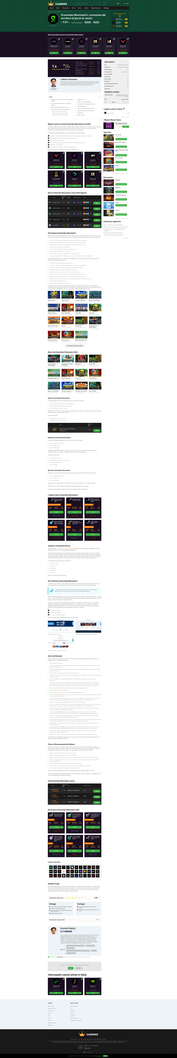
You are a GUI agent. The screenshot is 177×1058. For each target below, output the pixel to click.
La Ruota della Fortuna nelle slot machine (113, 235)
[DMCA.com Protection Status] (88, 1048)
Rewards (50, 1025)
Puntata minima (88, 504)
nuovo (68, 526)
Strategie (106, 8)
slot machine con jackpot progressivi (65, 548)
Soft (71, 1008)
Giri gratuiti (65, 8)
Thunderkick (117, 136)
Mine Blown (117, 179)
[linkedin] (63, 931)
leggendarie (60, 690)
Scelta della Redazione (54, 504)
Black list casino (52, 1008)
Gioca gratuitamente (54, 296)
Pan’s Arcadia (118, 134)
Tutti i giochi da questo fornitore (74, 345)
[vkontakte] (61, 931)
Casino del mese (74, 1006)
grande (68, 504)
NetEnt (116, 143)
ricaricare (51, 819)
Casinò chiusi (51, 1011)
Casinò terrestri (74, 1018)
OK (105, 1055)
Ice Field (117, 202)
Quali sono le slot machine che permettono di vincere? (116, 227)
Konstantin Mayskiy (54, 89)
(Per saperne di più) (98, 1055)
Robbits (117, 165)
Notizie (72, 1013)
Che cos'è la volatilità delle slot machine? (113, 232)
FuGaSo (116, 152)
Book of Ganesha (119, 157)
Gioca (54, 53)
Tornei (73, 8)
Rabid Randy (118, 187)
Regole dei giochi (96, 8)
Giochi (58, 8)
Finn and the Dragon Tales (120, 195)
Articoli (86, 8)
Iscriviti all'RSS (88, 1052)
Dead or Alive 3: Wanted (120, 142)
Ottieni (56, 512)
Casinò (51, 8)
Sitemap (72, 1015)
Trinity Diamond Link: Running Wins (121, 150)
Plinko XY (117, 210)
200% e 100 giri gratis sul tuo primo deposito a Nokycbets (121, 123)
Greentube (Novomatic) (53, 301)
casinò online (84, 604)
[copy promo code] (56, 50)
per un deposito (52, 526)
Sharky (51, 274)
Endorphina (117, 159)
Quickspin (117, 166)
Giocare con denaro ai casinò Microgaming (113, 225)
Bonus (80, 8)
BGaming (117, 211)
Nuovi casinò (51, 1006)
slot (63, 690)
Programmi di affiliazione (76, 1020)
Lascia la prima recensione (77, 22)
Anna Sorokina (60, 956)
